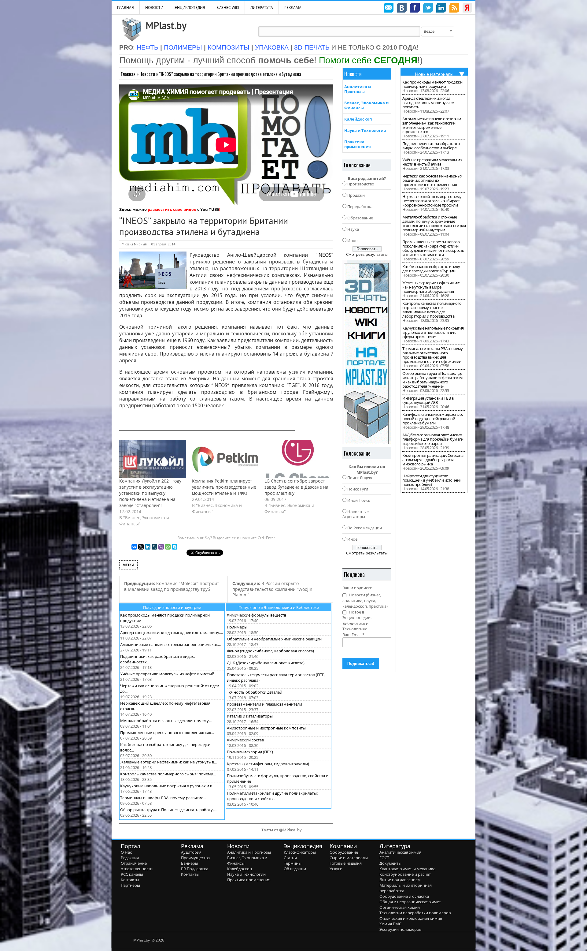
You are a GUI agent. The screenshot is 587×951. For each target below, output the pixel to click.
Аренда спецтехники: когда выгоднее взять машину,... (171, 632)
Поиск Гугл (357, 489)
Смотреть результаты (367, 254)
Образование (360, 218)
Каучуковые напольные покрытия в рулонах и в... (167, 786)
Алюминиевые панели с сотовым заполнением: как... (170, 644)
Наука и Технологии (365, 130)
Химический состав (245, 740)
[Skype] (174, 547)
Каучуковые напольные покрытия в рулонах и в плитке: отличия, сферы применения (433, 332)
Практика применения (357, 144)
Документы (390, 863)
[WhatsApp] (168, 547)
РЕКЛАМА (292, 7)
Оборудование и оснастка (404, 896)
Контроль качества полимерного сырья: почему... (168, 774)
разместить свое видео (172, 209)
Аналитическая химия (400, 852)
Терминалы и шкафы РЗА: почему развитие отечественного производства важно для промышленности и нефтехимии (432, 355)
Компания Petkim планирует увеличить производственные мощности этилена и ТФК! (224, 487)
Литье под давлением (400, 879)
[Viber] (161, 547)
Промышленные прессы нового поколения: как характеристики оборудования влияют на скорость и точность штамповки (433, 248)
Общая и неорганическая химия (410, 901)
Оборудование (344, 852)
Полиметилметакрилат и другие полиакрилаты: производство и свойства (272, 795)
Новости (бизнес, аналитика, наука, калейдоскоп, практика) (365, 600)
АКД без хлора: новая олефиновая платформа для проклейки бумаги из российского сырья (432, 439)
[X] (141, 547)
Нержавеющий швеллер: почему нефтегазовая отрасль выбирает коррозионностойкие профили (432, 201)
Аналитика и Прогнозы (357, 89)
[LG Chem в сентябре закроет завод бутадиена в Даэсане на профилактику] (297, 459)
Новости (154, 7)
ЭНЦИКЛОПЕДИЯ (190, 7)
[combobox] (437, 31)
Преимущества (195, 857)
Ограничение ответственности (137, 865)
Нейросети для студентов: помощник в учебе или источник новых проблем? (431, 480)
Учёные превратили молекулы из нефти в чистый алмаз (432, 162)
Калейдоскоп (358, 119)
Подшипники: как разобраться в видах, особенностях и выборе (431, 146)
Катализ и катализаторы (250, 716)
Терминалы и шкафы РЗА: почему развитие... (163, 797)
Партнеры (130, 885)
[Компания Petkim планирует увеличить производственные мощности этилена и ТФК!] (225, 459)
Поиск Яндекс (360, 477)
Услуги (336, 868)
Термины (292, 863)
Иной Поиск (358, 500)
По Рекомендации (364, 528)
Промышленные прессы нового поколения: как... (167, 732)
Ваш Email (353, 634)
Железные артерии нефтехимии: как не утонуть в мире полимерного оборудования (431, 287)
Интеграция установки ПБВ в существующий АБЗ (427, 400)
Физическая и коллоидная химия (410, 918)
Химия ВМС (390, 924)
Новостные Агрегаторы (355, 514)
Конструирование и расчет (405, 874)
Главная (128, 73)
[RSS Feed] (454, 8)
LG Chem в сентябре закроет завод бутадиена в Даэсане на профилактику (296, 487)
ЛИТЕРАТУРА (261, 7)
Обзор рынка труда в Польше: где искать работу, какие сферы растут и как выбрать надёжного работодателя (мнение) (433, 380)
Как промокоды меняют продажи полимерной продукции (432, 84)
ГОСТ (384, 857)
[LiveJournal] (154, 547)
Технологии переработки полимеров (415, 913)
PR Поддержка (194, 868)
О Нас (126, 852)
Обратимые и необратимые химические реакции (274, 639)
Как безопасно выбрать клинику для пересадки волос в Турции (431, 269)
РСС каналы (132, 874)
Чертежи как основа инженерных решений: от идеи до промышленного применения (432, 180)
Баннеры (189, 863)
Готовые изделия (346, 863)
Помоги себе (368, 60)
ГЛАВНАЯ (125, 7)
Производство (360, 184)
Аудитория (191, 852)
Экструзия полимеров (400, 929)
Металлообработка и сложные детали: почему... (166, 720)
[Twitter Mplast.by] (428, 8)
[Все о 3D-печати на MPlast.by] (366, 352)
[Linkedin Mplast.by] (441, 8)
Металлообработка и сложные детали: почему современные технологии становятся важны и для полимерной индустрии (434, 223)
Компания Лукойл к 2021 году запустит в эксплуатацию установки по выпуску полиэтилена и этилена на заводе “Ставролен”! (150, 493)
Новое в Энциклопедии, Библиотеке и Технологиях (356, 620)
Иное (352, 240)
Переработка (359, 206)
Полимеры (237, 627)
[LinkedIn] (147, 547)
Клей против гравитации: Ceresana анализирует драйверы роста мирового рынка (432, 460)
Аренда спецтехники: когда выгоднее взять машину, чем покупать (428, 102)
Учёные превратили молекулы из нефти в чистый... (168, 674)
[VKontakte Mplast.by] (402, 8)
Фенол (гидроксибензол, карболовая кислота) (270, 651)
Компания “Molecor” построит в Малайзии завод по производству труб (171, 586)
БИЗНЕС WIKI (227, 7)
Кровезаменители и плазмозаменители (264, 704)
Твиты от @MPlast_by (281, 830)
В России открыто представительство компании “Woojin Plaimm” (272, 589)
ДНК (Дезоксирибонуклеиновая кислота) (266, 663)
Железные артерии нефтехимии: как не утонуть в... (168, 762)
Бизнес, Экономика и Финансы (366, 105)
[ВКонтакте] (134, 547)
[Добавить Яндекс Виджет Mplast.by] (467, 8)
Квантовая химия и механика (407, 868)
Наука (353, 229)
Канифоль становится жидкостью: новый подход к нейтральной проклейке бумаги (432, 419)
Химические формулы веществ (256, 615)
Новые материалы (434, 74)
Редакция (130, 857)
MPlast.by (166, 25)
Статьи (290, 857)
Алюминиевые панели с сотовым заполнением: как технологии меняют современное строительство (431, 125)
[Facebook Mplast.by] (415, 8)
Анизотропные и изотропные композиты (266, 728)
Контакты (130, 879)
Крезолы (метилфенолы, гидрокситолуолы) (268, 763)
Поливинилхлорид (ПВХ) (250, 752)
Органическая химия (399, 907)
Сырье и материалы (349, 857)
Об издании (295, 868)
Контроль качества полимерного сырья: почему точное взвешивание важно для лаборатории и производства (432, 309)
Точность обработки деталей (254, 692)
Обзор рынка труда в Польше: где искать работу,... (168, 809)
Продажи (356, 195)
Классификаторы (300, 852)
